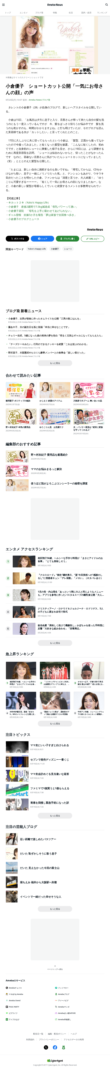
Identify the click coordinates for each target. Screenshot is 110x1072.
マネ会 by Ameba (16, 994)
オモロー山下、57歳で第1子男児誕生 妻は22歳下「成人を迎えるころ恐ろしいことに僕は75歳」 (91, 684)
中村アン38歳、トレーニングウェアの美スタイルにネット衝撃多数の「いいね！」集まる (91, 714)
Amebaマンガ (63, 1007)
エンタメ (24, 12)
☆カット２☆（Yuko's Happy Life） (29, 202)
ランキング (102, 12)
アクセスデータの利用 (74, 1039)
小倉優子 (55, 248)
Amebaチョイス (15, 988)
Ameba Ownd (14, 1000)
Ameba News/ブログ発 (39, 99)
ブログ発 (39, 12)
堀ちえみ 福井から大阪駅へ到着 (38, 882)
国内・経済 (86, 12)
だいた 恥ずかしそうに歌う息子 (38, 853)
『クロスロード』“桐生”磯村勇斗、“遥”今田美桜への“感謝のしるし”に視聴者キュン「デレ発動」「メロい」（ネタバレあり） (70, 576)
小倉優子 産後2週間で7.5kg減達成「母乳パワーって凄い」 (43, 206)
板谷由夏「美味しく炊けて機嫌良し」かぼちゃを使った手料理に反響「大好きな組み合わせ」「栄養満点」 (71, 627)
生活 (71, 12)
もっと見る (55, 363)
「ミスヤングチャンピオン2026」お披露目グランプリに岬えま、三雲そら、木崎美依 (57, 684)
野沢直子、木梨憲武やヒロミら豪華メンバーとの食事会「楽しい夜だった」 (47, 352)
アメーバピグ (63, 1000)
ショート (68, 248)
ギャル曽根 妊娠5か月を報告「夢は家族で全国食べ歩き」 (42, 215)
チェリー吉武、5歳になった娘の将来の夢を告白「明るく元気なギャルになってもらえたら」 (56, 335)
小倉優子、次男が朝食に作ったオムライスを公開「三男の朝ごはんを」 (45, 318)
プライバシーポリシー (49, 1039)
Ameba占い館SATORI (67, 1013)
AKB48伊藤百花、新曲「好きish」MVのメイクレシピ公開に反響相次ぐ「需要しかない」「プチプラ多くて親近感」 (23, 715)
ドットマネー (63, 988)
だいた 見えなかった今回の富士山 (39, 868)
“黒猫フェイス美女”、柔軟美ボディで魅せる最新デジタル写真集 (56, 712)
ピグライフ (13, 1013)
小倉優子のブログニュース (23, 219)
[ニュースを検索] (106, 4)
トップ (8, 12)
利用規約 (30, 1039)
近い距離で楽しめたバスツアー (38, 839)
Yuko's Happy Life (37, 248)
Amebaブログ (63, 994)
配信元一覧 (38, 1033)
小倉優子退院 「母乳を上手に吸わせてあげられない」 (40, 211)
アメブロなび (14, 1019)
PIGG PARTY (14, 1007)
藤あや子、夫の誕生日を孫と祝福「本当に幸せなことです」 (39, 327)
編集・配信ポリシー (57, 1033)
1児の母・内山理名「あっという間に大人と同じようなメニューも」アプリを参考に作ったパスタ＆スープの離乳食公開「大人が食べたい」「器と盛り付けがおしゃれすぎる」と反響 (71, 595)
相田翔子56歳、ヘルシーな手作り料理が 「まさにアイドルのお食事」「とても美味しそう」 (23, 684)
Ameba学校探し (64, 1019)
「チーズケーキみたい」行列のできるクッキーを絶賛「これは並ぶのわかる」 (48, 344)
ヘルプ (74, 1033)
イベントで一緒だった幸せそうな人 (40, 896)
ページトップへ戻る (55, 969)
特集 (55, 12)
